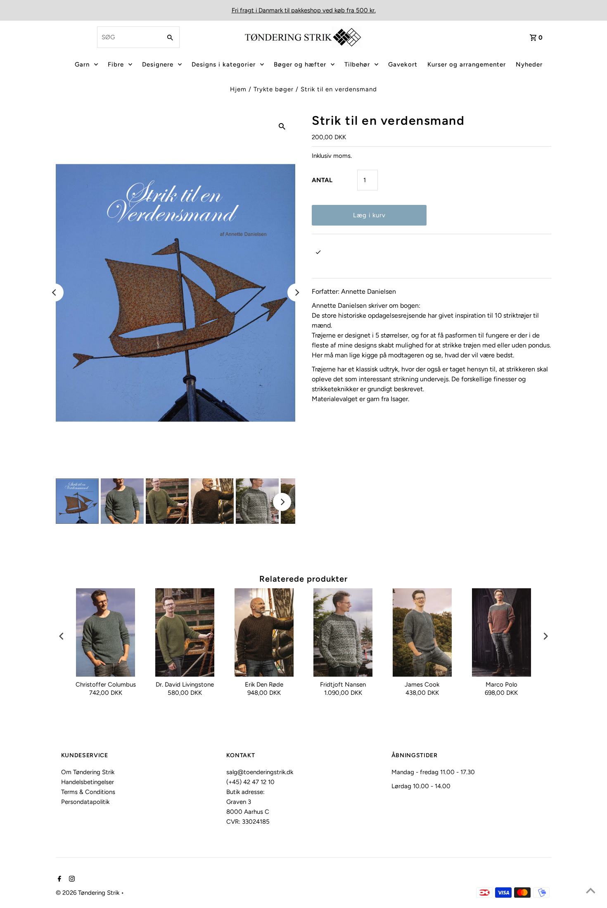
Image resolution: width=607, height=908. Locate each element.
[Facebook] (58, 879)
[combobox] (128, 37)
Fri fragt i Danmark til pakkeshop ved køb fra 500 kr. (304, 10)
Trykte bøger (274, 89)
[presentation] (61, 636)
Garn (82, 64)
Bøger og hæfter (300, 64)
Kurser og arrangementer (466, 64)
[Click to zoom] (282, 126)
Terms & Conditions (88, 792)
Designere (157, 64)
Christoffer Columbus (106, 684)
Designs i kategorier (224, 64)
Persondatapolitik (85, 802)
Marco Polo (501, 684)
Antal (322, 180)
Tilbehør (357, 64)
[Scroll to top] (590, 891)
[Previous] (54, 292)
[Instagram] (71, 879)
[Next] (296, 292)
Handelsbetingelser (87, 782)
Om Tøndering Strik (87, 772)
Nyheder (529, 64)
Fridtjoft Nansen (343, 684)
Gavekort (402, 64)
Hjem (238, 89)
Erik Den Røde (264, 684)
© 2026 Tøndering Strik (88, 892)
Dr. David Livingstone (185, 684)
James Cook (422, 684)
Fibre (116, 64)
